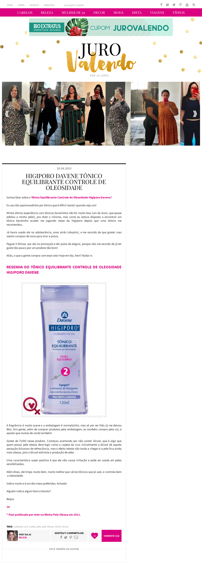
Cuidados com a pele (24, 526)
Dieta (137, 12)
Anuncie (34, 5)
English (80, 5)
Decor (99, 12)
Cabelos (24, 12)
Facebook (61, 537)
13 (94, 535)
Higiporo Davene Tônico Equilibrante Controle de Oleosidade (64, 182)
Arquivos (49, 5)
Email (76, 537)
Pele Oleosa (48, 526)
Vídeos (179, 12)
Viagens (157, 12)
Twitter (65, 537)
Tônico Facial (61, 526)
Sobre (21, 5)
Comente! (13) (111, 535)
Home (10, 5)
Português (69, 5)
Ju (29, 534)
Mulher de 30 (73, 12)
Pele (38, 526)
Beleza (47, 12)
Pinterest (70, 537)
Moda (118, 12)
